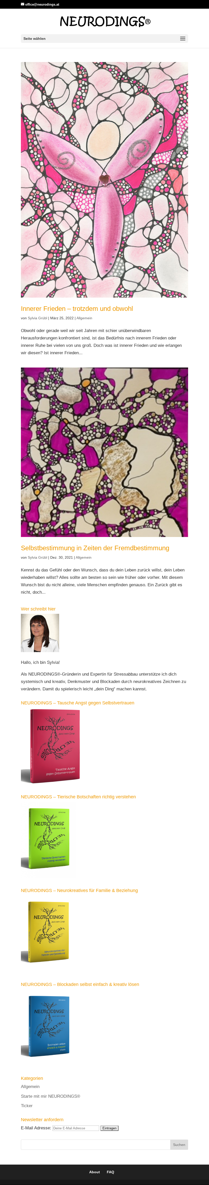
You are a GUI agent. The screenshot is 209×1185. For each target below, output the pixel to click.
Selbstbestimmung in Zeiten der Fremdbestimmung (95, 548)
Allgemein (84, 318)
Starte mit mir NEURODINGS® (50, 1096)
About (94, 1172)
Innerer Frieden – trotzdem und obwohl (77, 308)
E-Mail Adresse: (37, 1128)
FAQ (110, 1172)
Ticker (27, 1105)
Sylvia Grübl (37, 318)
